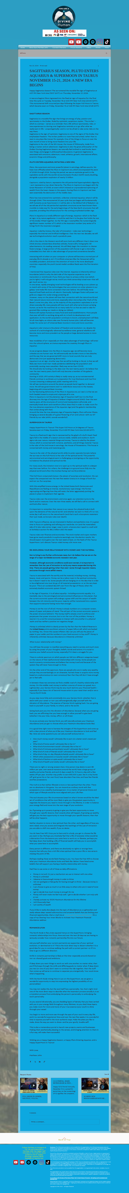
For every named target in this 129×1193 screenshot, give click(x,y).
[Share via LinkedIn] (40, 1062)
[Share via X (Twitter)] (35, 1062)
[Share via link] (44, 1062)
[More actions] (98, 66)
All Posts (23, 53)
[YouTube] (78, 42)
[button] (106, 53)
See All (107, 1074)
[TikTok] (107, 42)
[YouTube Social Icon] (71, 42)
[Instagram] (100, 42)
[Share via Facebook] (30, 1062)
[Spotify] (86, 42)
